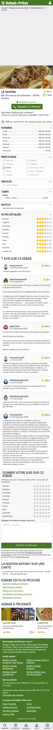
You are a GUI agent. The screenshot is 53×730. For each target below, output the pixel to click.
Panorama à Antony (12, 597)
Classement (26, 728)
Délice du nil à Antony (13, 590)
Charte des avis (22, 557)
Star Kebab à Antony (13, 587)
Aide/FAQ (31, 711)
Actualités (15, 728)
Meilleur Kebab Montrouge (10, 667)
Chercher (4, 728)
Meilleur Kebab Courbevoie (10, 673)
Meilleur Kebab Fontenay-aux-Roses (13, 661)
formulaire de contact (13, 695)
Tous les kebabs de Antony (15, 584)
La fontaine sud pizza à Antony (17, 594)
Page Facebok (9, 704)
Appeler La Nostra (28, 106)
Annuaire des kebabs (17, 3)
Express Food (9, 623)
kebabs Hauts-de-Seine (40, 121)
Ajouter (47, 728)
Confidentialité (33, 707)
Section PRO (8, 714)
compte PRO (16, 115)
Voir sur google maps (18, 574)
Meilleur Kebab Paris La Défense (37, 661)
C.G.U (29, 704)
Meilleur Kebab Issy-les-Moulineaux (36, 673)
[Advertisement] (26, 38)
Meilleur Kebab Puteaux (33, 667)
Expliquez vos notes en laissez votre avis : (18, 520)
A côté (36, 728)
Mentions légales (11, 711)
